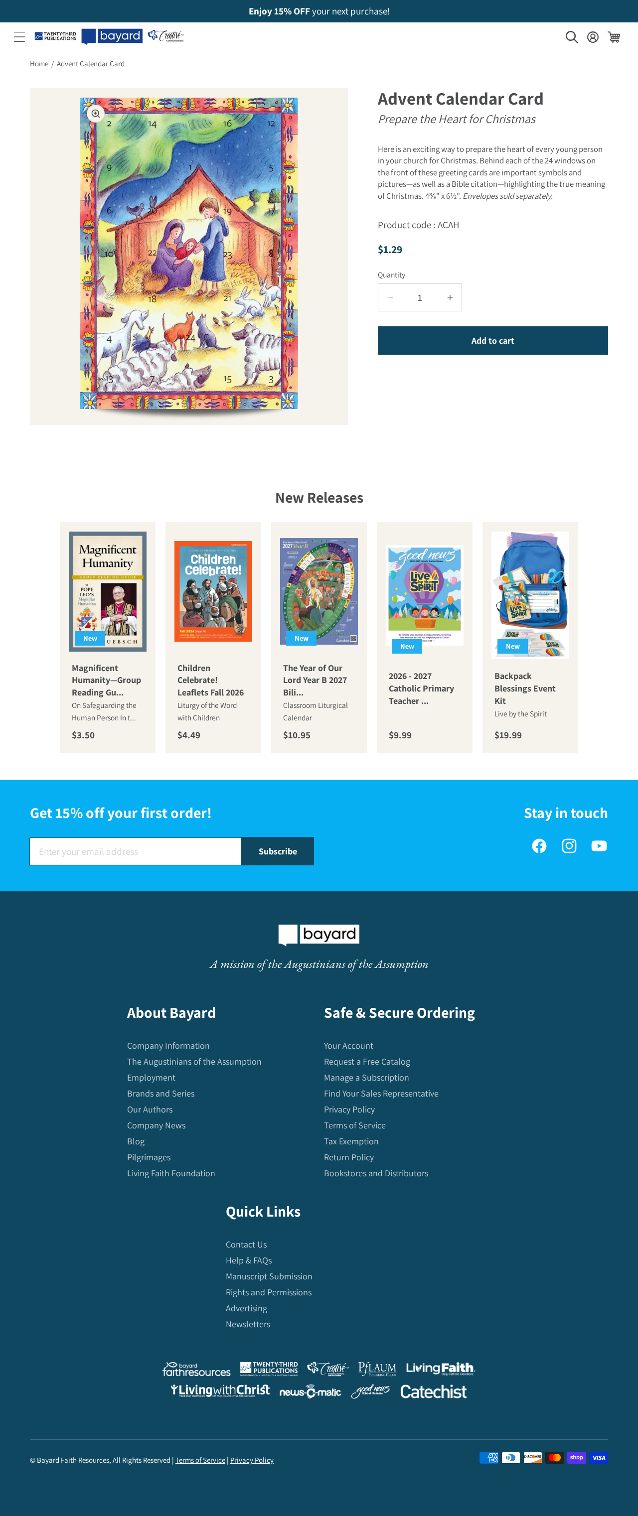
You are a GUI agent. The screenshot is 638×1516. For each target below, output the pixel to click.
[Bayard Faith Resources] (196, 1371)
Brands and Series (160, 1093)
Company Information (168, 1045)
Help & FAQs (249, 1260)
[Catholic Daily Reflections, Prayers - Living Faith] (441, 1371)
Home (39, 63)
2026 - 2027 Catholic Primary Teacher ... (421, 688)
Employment (151, 1077)
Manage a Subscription (366, 1077)
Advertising (246, 1308)
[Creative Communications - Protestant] (327, 1371)
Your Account (348, 1045)
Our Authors (149, 1109)
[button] (19, 36)
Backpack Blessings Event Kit (525, 688)
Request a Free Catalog (367, 1061)
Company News (156, 1125)
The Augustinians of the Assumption (194, 1061)
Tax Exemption (351, 1141)
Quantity (391, 274)
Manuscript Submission (269, 1276)
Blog (136, 1141)
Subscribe (278, 851)
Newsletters (248, 1324)
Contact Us (246, 1244)
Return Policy (349, 1157)
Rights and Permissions (269, 1292)
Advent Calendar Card (91, 63)
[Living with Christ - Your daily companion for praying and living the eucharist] (220, 1393)
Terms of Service (355, 1125)
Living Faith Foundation (171, 1173)
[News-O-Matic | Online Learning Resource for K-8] (310, 1393)
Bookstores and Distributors (376, 1173)
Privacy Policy (349, 1109)
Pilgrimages (148, 1157)
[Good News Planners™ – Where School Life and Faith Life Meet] (371, 1393)
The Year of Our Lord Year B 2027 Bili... (315, 680)
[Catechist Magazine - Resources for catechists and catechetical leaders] (434, 1393)
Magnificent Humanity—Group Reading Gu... (106, 680)
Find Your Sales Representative (381, 1093)
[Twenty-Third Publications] (269, 1371)
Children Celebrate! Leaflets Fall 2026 (210, 680)
